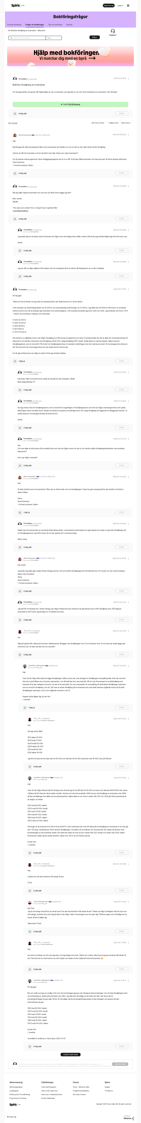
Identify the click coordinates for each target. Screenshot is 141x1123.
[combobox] (33, 38)
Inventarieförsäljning (20, 211)
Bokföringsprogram (16, 1087)
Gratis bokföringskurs (48, 1087)
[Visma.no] (17, 5)
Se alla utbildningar (48, 1098)
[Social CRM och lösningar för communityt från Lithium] (129, 1118)
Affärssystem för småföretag (20, 1094)
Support (107, 1087)
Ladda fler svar (70, 1054)
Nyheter (69, 25)
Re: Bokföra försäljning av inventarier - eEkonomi (26, 30)
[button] (128, 78)
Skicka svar (120, 1064)
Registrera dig (109, 5)
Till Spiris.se (109, 1091)
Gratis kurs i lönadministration (51, 1094)
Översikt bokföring (14, 25)
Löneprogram (14, 1091)
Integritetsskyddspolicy (81, 1091)
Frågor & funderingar (34, 25)
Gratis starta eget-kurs (49, 1091)
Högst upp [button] (12, 1117)
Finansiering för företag (18, 1098)
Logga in (120, 5)
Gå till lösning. (74, 104)
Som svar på (30, 232)
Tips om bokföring (55, 25)
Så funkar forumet (79, 1094)
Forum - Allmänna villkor (81, 1087)
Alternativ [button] (95, 38)
